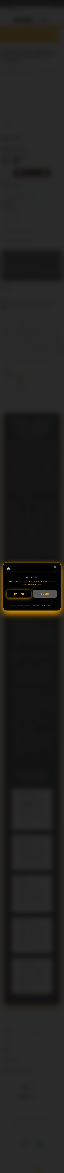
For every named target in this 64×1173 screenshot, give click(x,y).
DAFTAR (19, 593)
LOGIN (45, 593)
